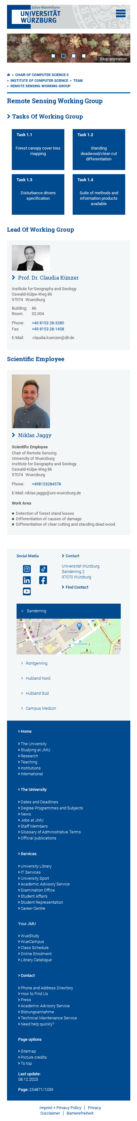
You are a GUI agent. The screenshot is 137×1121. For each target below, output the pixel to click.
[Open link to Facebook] (40, 580)
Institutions (31, 768)
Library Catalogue (36, 959)
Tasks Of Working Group (47, 116)
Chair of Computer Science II (41, 75)
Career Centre (33, 908)
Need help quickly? (37, 1024)
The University (34, 743)
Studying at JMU (35, 749)
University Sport (35, 878)
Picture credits (34, 1057)
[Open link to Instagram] (24, 569)
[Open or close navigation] (121, 13)
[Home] (8, 75)
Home (26, 731)
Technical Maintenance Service (49, 1018)
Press (26, 999)
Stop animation (113, 59)
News (26, 814)
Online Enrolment (36, 953)
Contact (72, 556)
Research (29, 756)
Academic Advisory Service (45, 884)
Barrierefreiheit (80, 1113)
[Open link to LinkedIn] (24, 580)
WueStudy (30, 935)
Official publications (38, 838)
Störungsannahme (37, 1011)
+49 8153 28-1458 (48, 329)
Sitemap (28, 1051)
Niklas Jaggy (34, 435)
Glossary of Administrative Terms (51, 832)
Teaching (29, 762)
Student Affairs (34, 896)
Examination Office (38, 890)
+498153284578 (46, 484)
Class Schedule (35, 947)
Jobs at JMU (32, 820)
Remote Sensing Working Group (40, 86)
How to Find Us (34, 993)
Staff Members (34, 826)
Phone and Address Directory (47, 988)
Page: (23, 1089)
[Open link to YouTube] (24, 591)
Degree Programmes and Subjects (52, 808)
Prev (18, 48)
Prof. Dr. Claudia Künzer (48, 277)
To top (26, 1063)
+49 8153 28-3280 (48, 323)
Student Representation (42, 902)
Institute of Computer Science (39, 81)
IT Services (31, 872)
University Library (36, 866)
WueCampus (32, 941)
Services (29, 853)
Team (78, 81)
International (32, 773)
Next (119, 48)
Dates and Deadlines (39, 802)
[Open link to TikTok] (40, 569)
